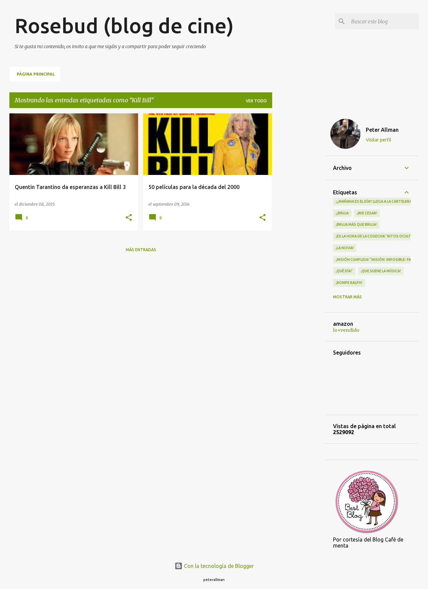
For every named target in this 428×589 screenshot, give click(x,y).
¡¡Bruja (342, 213)
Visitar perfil (378, 139)
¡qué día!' (344, 271)
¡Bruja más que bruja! (356, 224)
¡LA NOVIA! (345, 248)
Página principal (36, 74)
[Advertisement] (298, 213)
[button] (129, 217)
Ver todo (256, 101)
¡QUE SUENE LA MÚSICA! (381, 271)
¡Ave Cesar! (367, 213)
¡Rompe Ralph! (349, 283)
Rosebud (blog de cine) (124, 25)
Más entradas (141, 250)
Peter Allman (382, 130)
